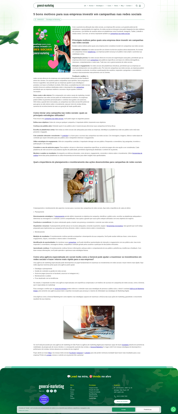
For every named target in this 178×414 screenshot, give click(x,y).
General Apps (92, 398)
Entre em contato (122, 401)
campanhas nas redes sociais (120, 33)
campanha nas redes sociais (53, 118)
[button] (100, 5)
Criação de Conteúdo (94, 392)
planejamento (59, 216)
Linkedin (87, 353)
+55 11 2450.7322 (122, 396)
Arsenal (72, 390)
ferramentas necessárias (115, 226)
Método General (93, 396)
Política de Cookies (23, 410)
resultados (125, 345)
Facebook (72, 353)
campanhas (94, 60)
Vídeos (72, 394)
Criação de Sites (93, 387)
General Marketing (97, 347)
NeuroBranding (93, 394)
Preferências (148, 409)
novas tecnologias (61, 288)
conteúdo (65, 135)
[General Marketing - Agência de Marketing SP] (51, 388)
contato (48, 355)
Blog (49, 353)
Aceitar (123, 409)
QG (71, 387)
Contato (72, 398)
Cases (72, 392)
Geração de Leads (94, 390)
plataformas (92, 52)
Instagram (79, 353)
